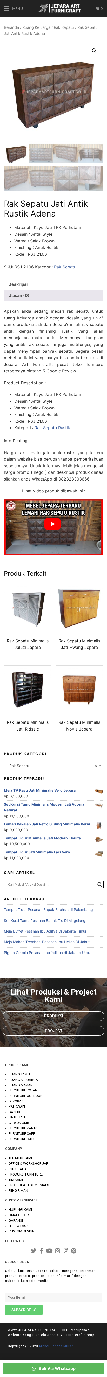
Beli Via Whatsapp (57, 1368)
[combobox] (53, 765)
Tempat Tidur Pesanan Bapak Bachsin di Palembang (48, 909)
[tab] (53, 284)
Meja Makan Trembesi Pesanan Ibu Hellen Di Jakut (47, 942)
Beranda (11, 27)
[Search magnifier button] (99, 884)
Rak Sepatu (64, 27)
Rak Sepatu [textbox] (52, 765)
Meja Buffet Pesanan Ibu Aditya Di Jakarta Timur (45, 931)
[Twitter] (33, 1251)
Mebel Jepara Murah (56, 1346)
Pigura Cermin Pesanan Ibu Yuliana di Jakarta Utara (47, 952)
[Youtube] (49, 1251)
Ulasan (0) (19, 295)
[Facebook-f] (41, 1251)
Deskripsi (18, 284)
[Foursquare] (66, 1251)
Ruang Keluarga (36, 27)
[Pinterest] (74, 1251)
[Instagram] (58, 1251)
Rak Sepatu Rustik (52, 427)
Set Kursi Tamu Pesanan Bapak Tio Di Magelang (44, 920)
